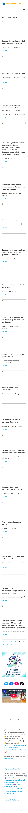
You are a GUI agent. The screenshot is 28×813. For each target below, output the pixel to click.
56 (23, 641)
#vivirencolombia (10, 791)
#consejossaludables (11, 787)
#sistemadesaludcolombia (15, 778)
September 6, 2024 (10, 758)
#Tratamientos (9, 750)
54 (15, 641)
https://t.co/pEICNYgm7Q (13, 745)
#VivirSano (15, 782)
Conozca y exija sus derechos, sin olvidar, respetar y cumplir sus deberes (13, 320)
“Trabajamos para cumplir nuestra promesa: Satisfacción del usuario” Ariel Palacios (13, 108)
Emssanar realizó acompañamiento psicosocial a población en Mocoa (13, 590)
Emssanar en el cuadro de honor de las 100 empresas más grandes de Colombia (14, 252)
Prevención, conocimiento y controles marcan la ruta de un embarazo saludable (13, 187)
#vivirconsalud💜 (10, 784)
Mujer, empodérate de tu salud (13, 73)
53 (11, 641)
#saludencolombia (10, 789)
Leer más (4, 50)
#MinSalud (22, 750)
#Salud (22, 780)
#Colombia (8, 782)
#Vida (18, 784)
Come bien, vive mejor (10, 220)
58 (7, 644)
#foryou (19, 791)
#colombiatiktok (10, 793)
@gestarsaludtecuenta (12, 769)
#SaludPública (13, 747)
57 (3, 644)
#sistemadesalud (14, 780)
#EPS (16, 750)
